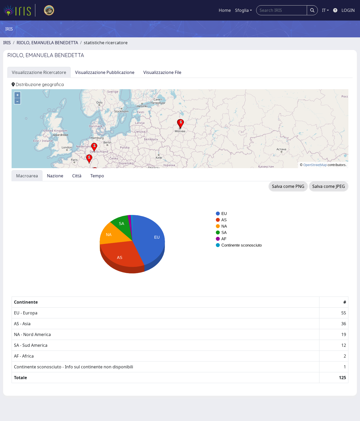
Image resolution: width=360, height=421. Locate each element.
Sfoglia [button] (242, 10)
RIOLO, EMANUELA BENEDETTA (47, 43)
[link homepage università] (49, 10)
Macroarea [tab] (27, 176)
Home (225, 10)
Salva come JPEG (328, 186)
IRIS (7, 43)
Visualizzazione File (162, 72)
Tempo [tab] (97, 176)
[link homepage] (19, 10)
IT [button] (324, 10)
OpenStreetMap (315, 165)
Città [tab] (76, 176)
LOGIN (348, 10)
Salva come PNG (288, 186)
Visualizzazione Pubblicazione (104, 72)
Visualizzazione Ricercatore (39, 72)
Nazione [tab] (55, 176)
